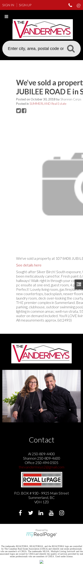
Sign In (8, 5)
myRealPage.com (41, 535)
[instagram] (62, 513)
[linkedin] (41, 513)
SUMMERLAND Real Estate (48, 103)
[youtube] (52, 513)
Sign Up (25, 5)
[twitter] (31, 513)
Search (71, 48)
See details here (29, 265)
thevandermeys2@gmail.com (41, 467)
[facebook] (21, 513)
